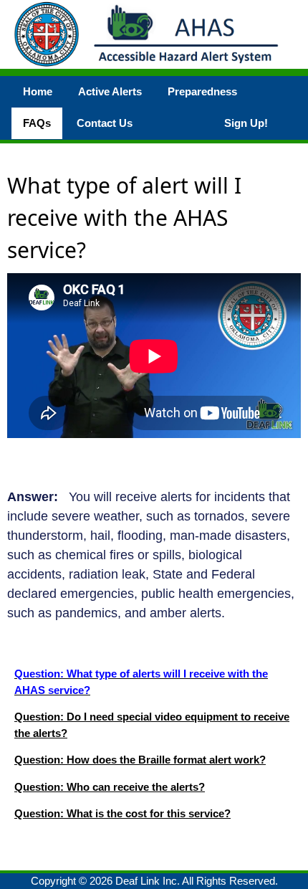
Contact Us (105, 123)
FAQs (37, 123)
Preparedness (202, 91)
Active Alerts (110, 91)
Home (37, 91)
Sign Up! (246, 123)
